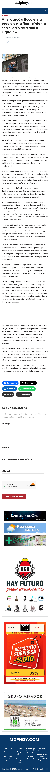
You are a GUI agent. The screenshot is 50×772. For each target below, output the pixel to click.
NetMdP (45, 769)
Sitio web (6, 471)
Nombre (5, 447)
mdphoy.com (24, 740)
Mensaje (6, 423)
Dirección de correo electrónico (17, 459)
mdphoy (8, 42)
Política (6, 15)
